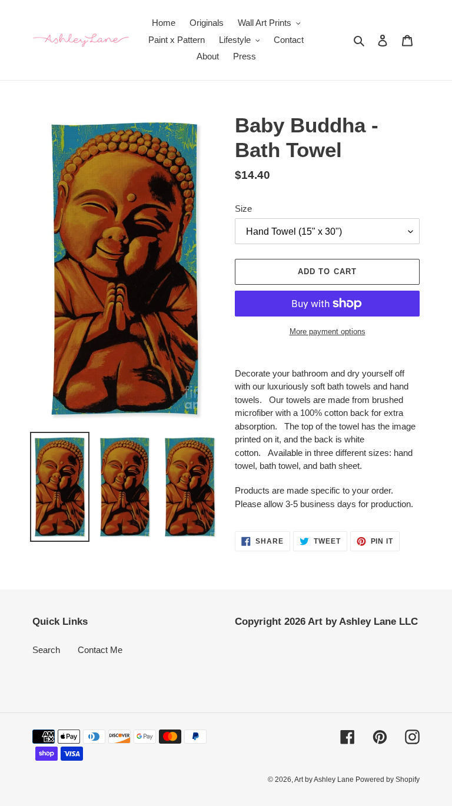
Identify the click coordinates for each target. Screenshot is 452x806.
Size (243, 209)
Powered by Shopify (387, 779)
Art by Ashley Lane (324, 779)
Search (46, 650)
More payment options (327, 331)
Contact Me (100, 650)
